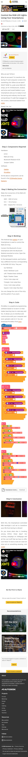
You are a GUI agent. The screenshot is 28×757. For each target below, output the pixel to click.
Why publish (5, 720)
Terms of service (19, 746)
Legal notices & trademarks (10, 754)
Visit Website (7, 68)
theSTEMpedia (7, 21)
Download (22, 490)
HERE (3, 103)
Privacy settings (18, 749)
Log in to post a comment (14, 671)
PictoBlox (7, 172)
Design (4, 701)
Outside (4, 710)
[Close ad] (26, 6)
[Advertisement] (14, 8)
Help (3, 725)
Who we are (5, 729)
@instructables (8, 737)
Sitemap (4, 727)
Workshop (4, 699)
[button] (2, 2)
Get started (5, 722)
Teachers (4, 713)
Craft (3, 703)
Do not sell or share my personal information (15, 751)
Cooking (4, 706)
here (19, 322)
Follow (12, 57)
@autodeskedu (8, 740)
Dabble (6, 169)
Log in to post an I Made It (14, 602)
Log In (14, 664)
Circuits (14, 21)
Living (3, 708)
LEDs (19, 21)
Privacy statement (8, 749)
